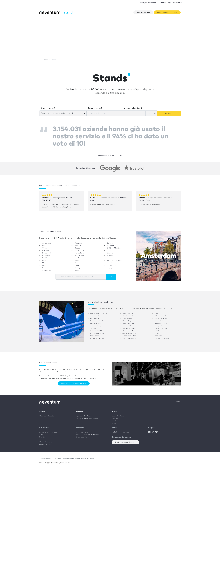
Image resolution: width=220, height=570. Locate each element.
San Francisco (112, 264)
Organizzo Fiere (82, 435)
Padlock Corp (144, 198)
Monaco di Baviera (114, 259)
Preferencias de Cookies (125, 440)
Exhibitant (94, 334)
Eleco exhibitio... (96, 322)
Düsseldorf (46, 251)
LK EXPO (158, 312)
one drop (158, 334)
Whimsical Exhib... (162, 314)
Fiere (114, 410)
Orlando (45, 264)
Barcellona (111, 241)
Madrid (109, 256)
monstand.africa (97, 331)
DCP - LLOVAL (128, 329)
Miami (44, 259)
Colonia (45, 249)
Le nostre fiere (118, 414)
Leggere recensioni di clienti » (110, 153)
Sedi (41, 438)
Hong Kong (79, 254)
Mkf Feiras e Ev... (161, 322)
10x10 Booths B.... (162, 326)
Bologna (110, 244)
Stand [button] (69, 12)
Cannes (45, 246)
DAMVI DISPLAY (128, 322)
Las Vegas (46, 256)
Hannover (46, 254)
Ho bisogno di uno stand (167, 12)
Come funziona (45, 440)
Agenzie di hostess (83, 414)
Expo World (127, 317)
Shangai (77, 266)
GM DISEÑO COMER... (99, 312)
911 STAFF (94, 326)
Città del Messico (114, 246)
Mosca (45, 261)
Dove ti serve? (94, 107)
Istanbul (110, 254)
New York (111, 261)
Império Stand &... (129, 324)
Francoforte (79, 251)
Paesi (114, 422)
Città (114, 419)
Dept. (157, 329)
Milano (77, 259)
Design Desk (160, 324)
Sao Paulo (46, 266)
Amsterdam (47, 241)
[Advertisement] (110, 35)
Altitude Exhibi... (96, 317)
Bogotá (77, 244)
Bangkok (78, 241)
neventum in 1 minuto (48, 430)
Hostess (79, 410)
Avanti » (169, 112)
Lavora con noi (45, 443)
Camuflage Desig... (162, 336)
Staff (41, 433)
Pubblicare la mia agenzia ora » (73, 382)
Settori (115, 417)
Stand (42, 410)
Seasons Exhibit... (162, 317)
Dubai (109, 249)
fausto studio (127, 312)
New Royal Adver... (97, 336)
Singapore (111, 266)
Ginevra (110, 251)
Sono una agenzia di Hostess (87, 433)
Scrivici (42, 435)
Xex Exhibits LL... (97, 329)
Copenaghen (79, 249)
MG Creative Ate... (129, 336)
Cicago (77, 246)
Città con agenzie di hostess (87, 417)
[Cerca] (111, 275)
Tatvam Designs (96, 324)
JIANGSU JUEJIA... (129, 331)
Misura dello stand (130, 107)
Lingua (176, 400)
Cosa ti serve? (47, 107)
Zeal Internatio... (129, 314)
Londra (77, 256)
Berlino (45, 244)
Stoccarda (46, 269)
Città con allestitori (47, 414)
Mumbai (77, 261)
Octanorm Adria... (129, 334)
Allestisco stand (143, 12)
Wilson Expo (127, 319)
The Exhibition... (96, 314)
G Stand (158, 331)
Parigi (76, 264)
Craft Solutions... (129, 326)
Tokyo (76, 269)
